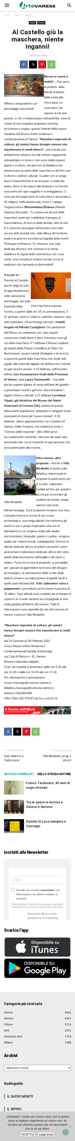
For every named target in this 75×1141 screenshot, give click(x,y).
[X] (33, 64)
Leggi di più (46, 1134)
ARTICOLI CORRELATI (18, 774)
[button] (6, 5)
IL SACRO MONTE (20, 1096)
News (18, 15)
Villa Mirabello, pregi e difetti (57, 758)
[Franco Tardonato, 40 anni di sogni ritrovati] (14, 788)
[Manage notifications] (65, 1132)
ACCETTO (28, 1134)
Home (7, 15)
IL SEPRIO (14, 1109)
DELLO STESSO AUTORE (54, 774)
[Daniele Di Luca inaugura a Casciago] (14, 826)
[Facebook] (24, 64)
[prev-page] (6, 840)
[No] (70, 1126)
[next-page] (12, 840)
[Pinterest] (42, 64)
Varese (29, 15)
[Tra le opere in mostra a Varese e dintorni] (14, 807)
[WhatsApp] (51, 64)
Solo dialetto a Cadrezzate (13, 758)
